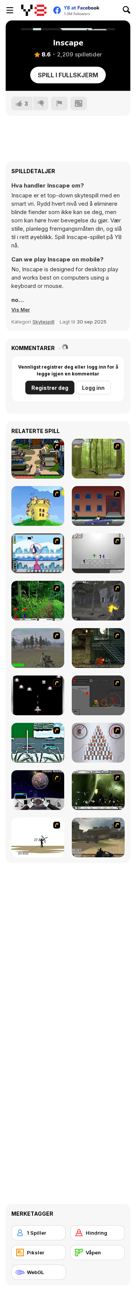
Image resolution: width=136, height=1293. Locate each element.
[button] (20, 309)
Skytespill (43, 322)
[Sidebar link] (9, 10)
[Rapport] (59, 103)
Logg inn (93, 388)
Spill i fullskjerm (68, 75)
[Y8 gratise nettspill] (33, 10)
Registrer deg (49, 388)
